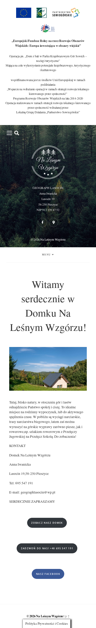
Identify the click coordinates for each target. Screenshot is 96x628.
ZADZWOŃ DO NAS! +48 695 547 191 (47, 548)
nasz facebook (48, 574)
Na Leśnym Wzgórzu (52, 239)
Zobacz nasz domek (47, 522)
